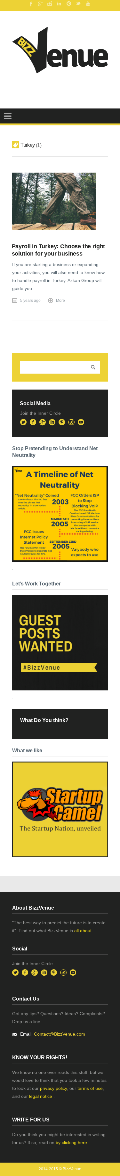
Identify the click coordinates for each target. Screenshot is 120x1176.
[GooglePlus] (40, 3)
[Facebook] (30, 3)
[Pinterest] (68, 3)
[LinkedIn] (59, 3)
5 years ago (30, 300)
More (60, 300)
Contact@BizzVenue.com (59, 1034)
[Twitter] (78, 3)
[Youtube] (88, 3)
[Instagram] (49, 3)
